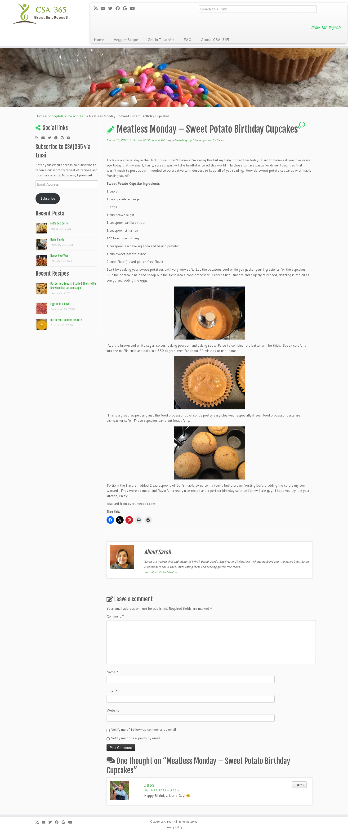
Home (99, 39)
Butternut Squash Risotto (66, 320)
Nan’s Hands (57, 239)
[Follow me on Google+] (126, 8)
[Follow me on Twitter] (112, 8)
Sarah (220, 140)
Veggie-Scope (126, 39)
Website (113, 710)
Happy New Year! (59, 255)
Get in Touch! (159, 39)
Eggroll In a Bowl (60, 304)
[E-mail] (104, 8)
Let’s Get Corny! (59, 223)
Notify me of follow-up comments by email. (144, 729)
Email (112, 691)
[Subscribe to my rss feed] (97, 8)
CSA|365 (166, 822)
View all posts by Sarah (161, 572)
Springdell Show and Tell (66, 116)
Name (112, 672)
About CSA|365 (215, 39)
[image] (209, 313)
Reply (299, 785)
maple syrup (184, 140)
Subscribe (47, 198)
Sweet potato (203, 140)
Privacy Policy (174, 827)
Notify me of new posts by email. (136, 738)
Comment (115, 616)
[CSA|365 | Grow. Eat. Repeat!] (40, 14)
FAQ (188, 39)
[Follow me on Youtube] (134, 8)
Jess (149, 784)
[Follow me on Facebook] (119, 8)
